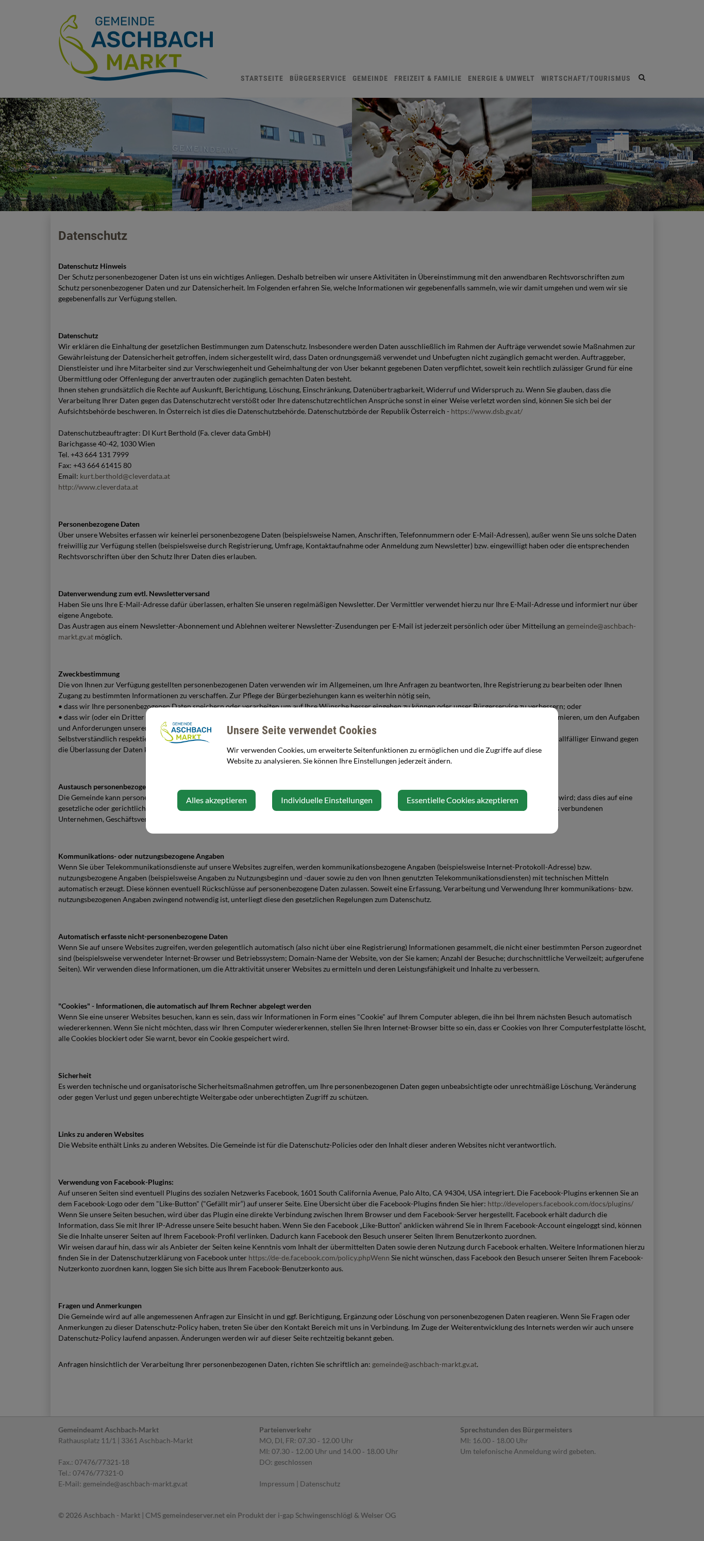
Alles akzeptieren (216, 800)
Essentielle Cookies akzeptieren (462, 800)
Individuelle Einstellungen (327, 800)
